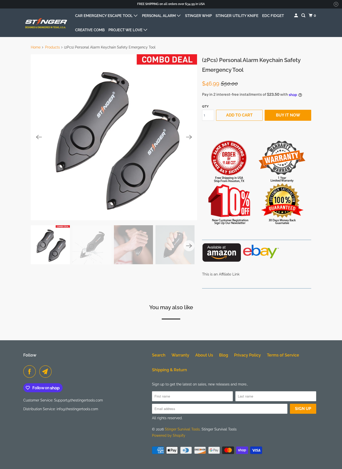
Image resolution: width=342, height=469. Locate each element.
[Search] (303, 15)
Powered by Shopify (168, 436)
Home (36, 47)
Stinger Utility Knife (237, 16)
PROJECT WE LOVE (125, 30)
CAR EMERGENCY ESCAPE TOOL (104, 16)
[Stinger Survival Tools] (45, 22)
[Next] (189, 137)
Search (158, 355)
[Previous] (38, 137)
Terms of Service (283, 355)
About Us (204, 355)
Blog (223, 355)
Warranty (180, 355)
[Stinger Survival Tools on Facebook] (30, 371)
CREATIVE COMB (90, 30)
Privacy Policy (247, 355)
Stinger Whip (198, 16)
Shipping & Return (169, 370)
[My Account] (296, 15)
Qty (205, 106)
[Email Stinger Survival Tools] (46, 371)
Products (52, 47)
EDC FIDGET (273, 16)
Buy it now (288, 115)
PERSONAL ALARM (159, 16)
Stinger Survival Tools (182, 429)
